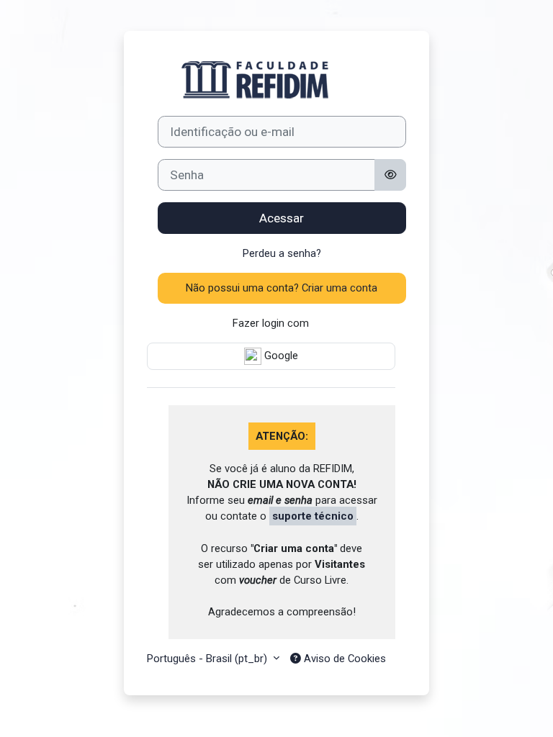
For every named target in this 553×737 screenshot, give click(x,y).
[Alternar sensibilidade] (390, 175)
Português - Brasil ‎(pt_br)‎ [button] (208, 658)
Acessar (281, 218)
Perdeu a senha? (282, 253)
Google (279, 355)
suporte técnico (313, 516)
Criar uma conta (339, 287)
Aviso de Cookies (343, 658)
